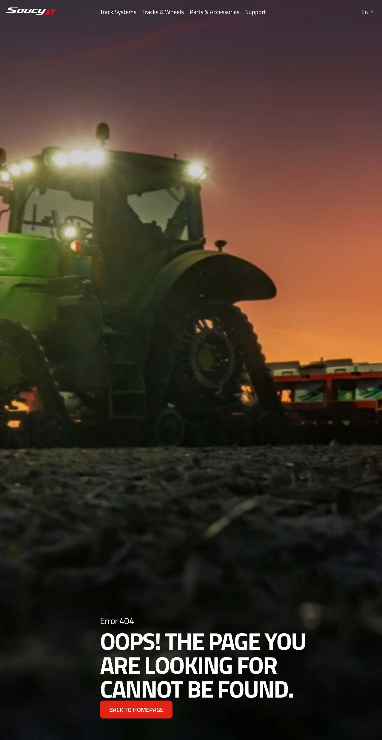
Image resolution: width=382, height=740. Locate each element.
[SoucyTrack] (26, 12)
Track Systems (118, 12)
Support (255, 12)
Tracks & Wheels (163, 12)
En (364, 12)
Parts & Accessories (214, 12)
